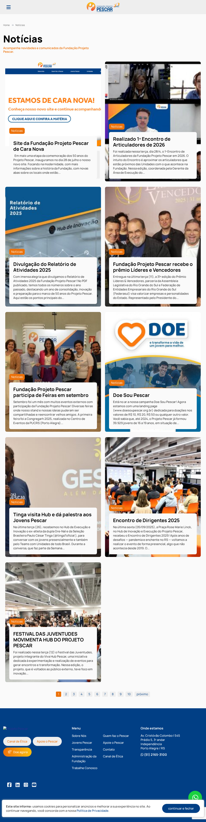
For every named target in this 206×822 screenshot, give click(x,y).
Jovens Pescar (82, 742)
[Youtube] (34, 784)
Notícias (20, 25)
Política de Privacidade (92, 811)
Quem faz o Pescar (116, 736)
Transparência (82, 749)
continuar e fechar (181, 808)
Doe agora (20, 752)
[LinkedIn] (17, 784)
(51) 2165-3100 (155, 754)
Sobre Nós (79, 736)
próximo (142, 694)
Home (6, 25)
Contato (109, 749)
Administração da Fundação (84, 758)
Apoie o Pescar (47, 741)
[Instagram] (26, 784)
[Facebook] (9, 784)
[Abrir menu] (8, 7)
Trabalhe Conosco (84, 768)
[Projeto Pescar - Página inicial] (102, 7)
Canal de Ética (17, 741)
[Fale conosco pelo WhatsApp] (195, 798)
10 (129, 694)
